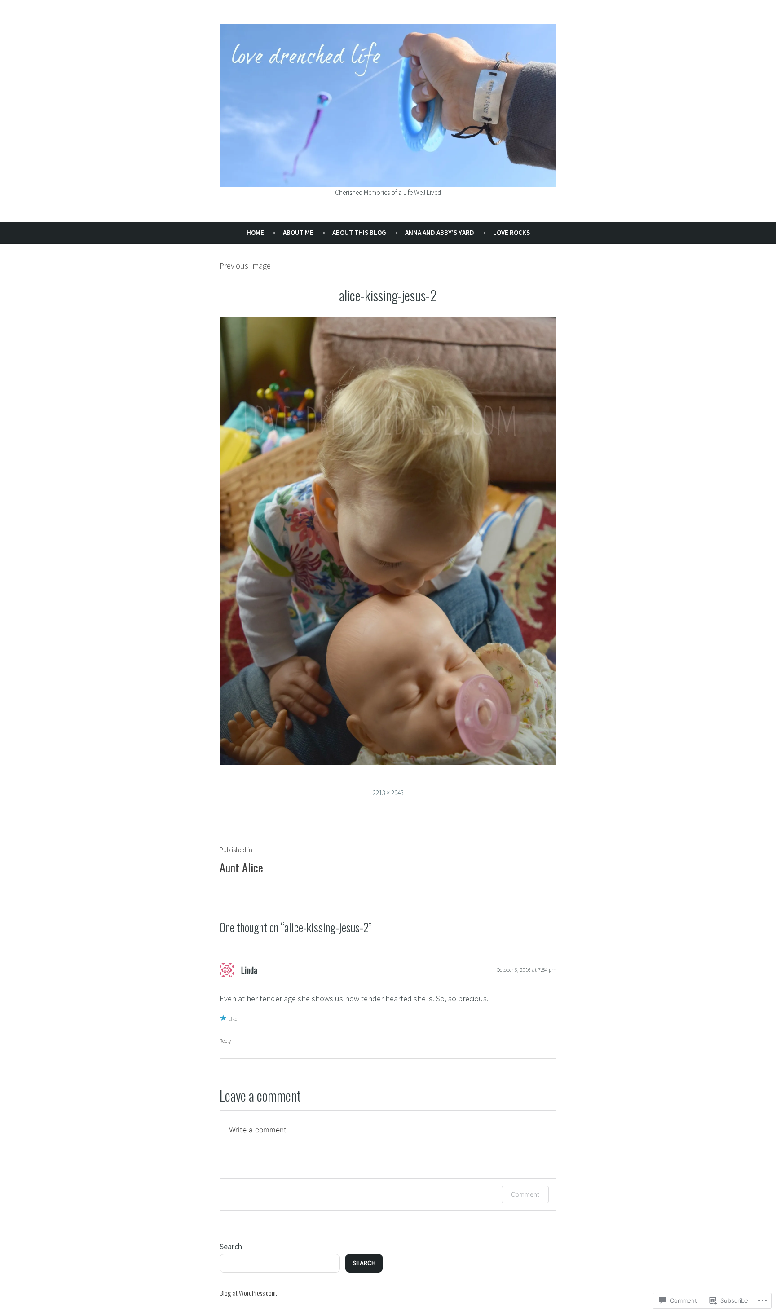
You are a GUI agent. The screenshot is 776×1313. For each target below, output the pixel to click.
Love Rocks (511, 232)
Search (231, 1246)
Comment (525, 1194)
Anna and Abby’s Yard (439, 232)
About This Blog (359, 232)
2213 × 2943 (388, 793)
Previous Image (245, 265)
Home (255, 232)
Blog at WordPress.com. (248, 1293)
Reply (225, 1040)
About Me (298, 232)
